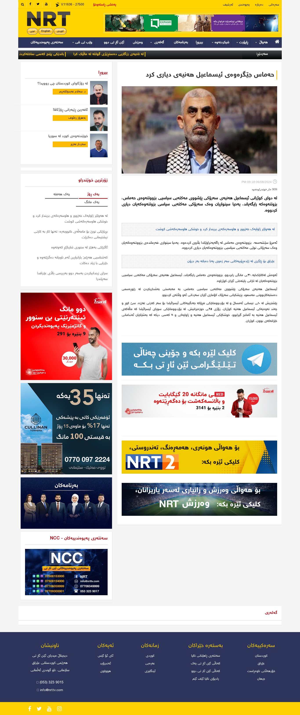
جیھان (261, 679)
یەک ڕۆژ (93, 194)
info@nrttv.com (51, 690)
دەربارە (259, 5)
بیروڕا (199, 42)
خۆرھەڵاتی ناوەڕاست (261, 671)
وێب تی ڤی (83, 42)
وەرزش (138, 42)
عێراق (261, 663)
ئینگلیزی (150, 671)
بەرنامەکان (181, 42)
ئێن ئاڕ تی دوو (114, 42)
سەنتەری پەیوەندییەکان (47, 42)
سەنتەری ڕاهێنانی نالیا (205, 656)
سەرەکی (274, 5)
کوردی (60, 31)
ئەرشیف (228, 5)
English (45, 31)
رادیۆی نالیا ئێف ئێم (205, 679)
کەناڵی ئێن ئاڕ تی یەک (205, 663)
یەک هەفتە (61, 194)
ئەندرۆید (105, 663)
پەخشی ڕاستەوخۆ (104, 4)
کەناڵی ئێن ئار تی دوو (205, 671)
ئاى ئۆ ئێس (105, 656)
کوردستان (261, 656)
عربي (32, 31)
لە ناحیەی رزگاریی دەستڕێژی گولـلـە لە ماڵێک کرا (138, 54)
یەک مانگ (91, 202)
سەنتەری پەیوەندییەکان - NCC (79, 538)
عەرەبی (150, 663)
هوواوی (105, 671)
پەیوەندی (244, 5)
